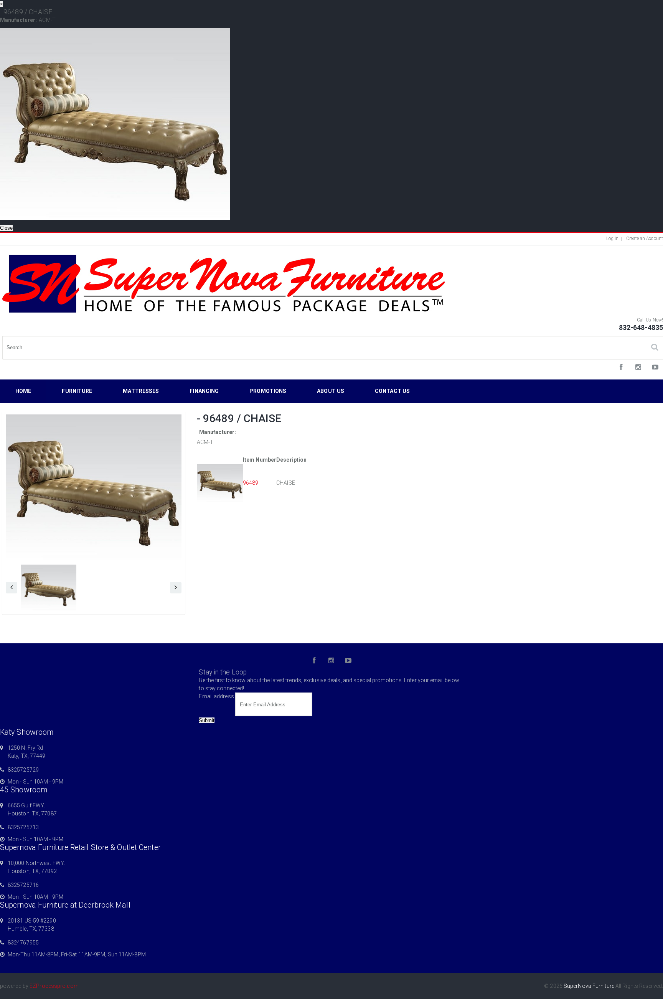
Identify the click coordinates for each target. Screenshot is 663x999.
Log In (612, 238)
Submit (206, 720)
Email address (216, 696)
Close (6, 228)
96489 (251, 483)
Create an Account (644, 238)
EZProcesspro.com (54, 986)
